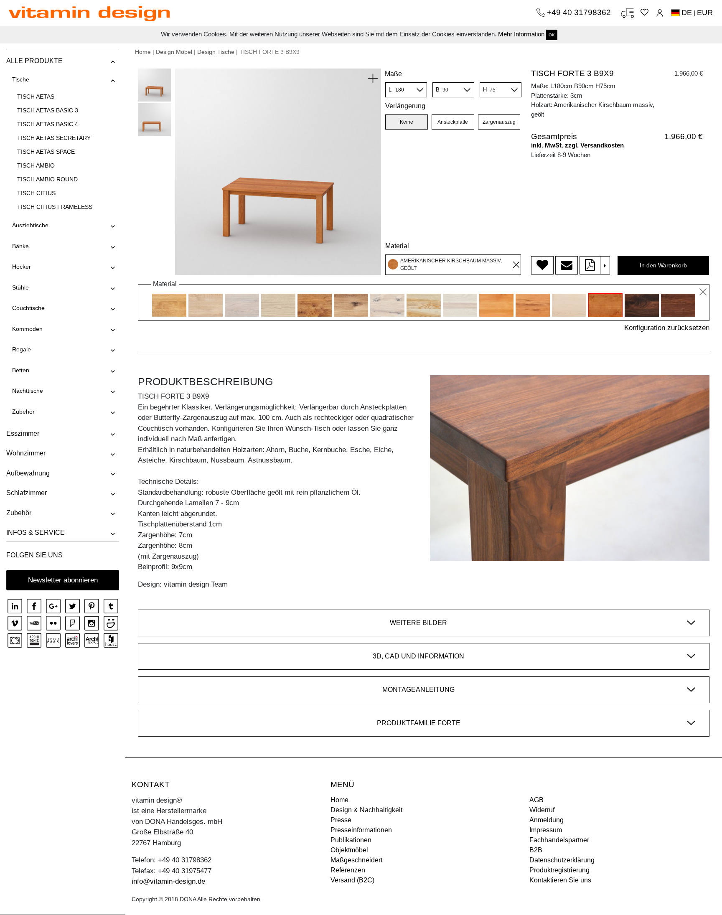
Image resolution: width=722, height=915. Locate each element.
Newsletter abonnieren (63, 580)
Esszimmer (22, 433)
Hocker (21, 266)
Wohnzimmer (26, 453)
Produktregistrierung (559, 870)
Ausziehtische (30, 225)
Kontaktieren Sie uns (560, 880)
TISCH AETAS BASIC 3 (47, 110)
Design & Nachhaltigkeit (366, 809)
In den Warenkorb (663, 265)
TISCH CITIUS (36, 193)
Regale (21, 349)
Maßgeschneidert (356, 860)
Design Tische (215, 51)
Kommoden (27, 328)
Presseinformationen (361, 830)
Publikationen (350, 840)
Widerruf (541, 809)
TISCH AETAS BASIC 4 (47, 124)
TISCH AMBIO (36, 165)
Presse (340, 820)
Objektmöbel (349, 850)
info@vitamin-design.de (168, 881)
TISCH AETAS (35, 96)
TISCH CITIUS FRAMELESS (54, 206)
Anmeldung (546, 820)
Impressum (545, 830)
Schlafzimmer (26, 492)
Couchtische (28, 308)
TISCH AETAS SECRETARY (54, 138)
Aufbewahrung (28, 473)
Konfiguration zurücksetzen (666, 328)
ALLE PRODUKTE (34, 60)
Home (143, 51)
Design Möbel (174, 51)
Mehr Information (521, 34)
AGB (536, 799)
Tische (20, 79)
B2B (535, 850)
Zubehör (23, 411)
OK (552, 35)
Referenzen (347, 870)
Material (397, 245)
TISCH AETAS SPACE (46, 151)
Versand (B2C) (352, 880)
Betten (20, 370)
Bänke (20, 246)
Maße (393, 73)
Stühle (20, 287)
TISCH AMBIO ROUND (47, 179)
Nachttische (27, 390)
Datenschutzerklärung (562, 860)
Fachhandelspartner (559, 840)
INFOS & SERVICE (35, 532)
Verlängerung (405, 105)
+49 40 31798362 (580, 12)
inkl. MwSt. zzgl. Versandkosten (577, 145)
